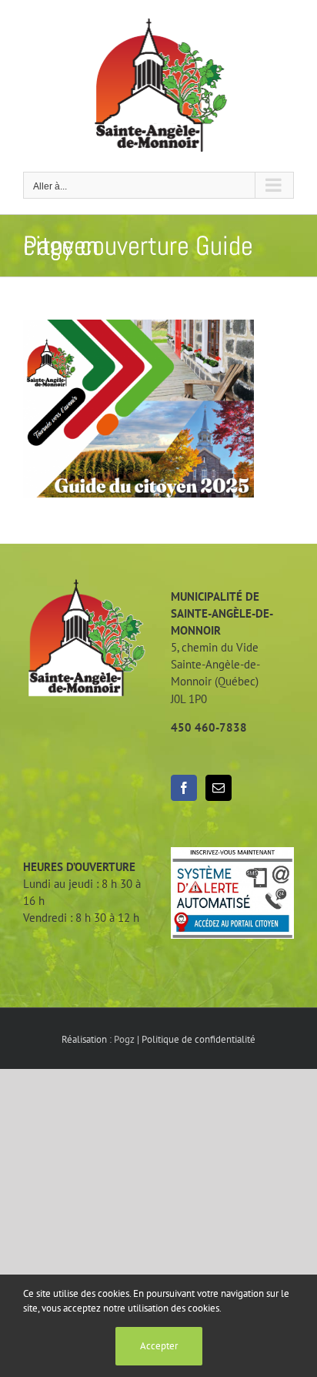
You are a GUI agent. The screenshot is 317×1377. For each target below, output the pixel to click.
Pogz (124, 1039)
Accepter (159, 1345)
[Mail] (218, 788)
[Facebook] (184, 788)
